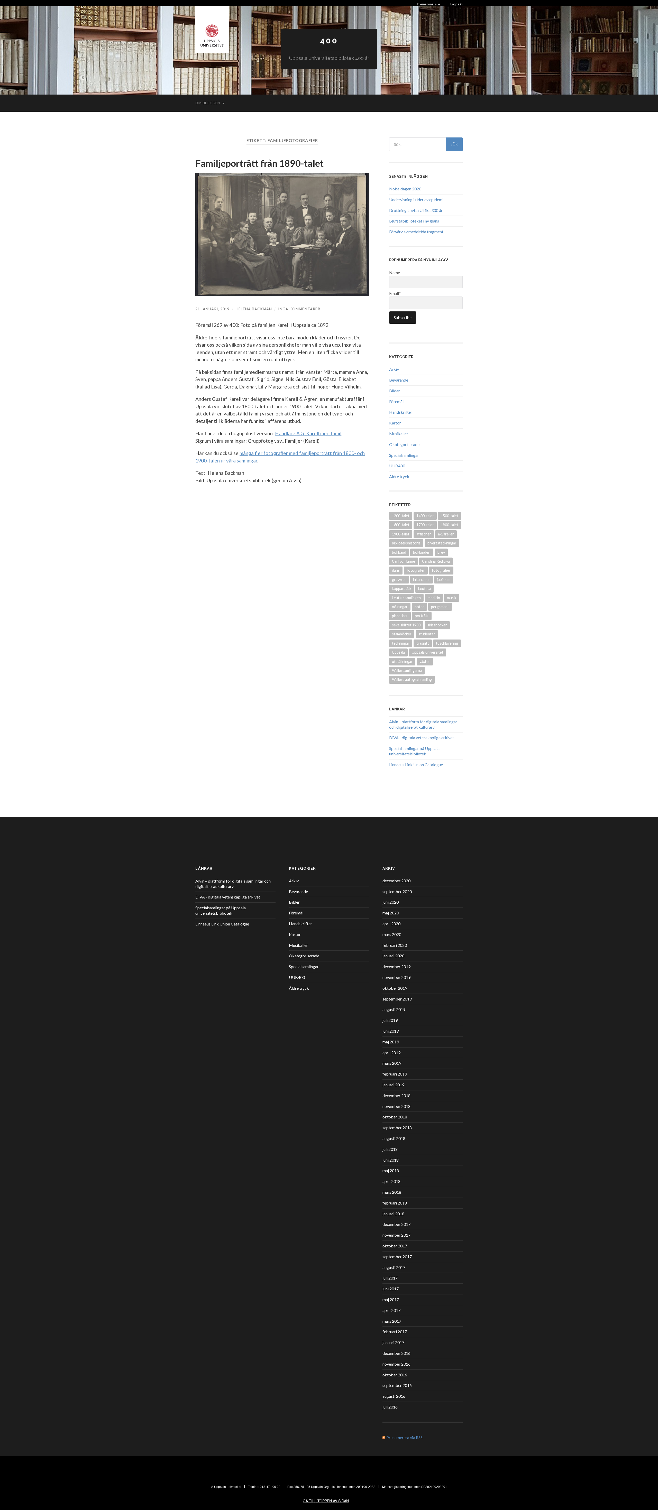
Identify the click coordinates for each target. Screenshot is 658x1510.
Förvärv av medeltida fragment (416, 231)
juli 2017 (390, 1277)
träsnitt (422, 643)
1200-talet (400, 516)
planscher (400, 616)
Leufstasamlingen (406, 598)
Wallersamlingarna (407, 670)
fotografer (416, 570)
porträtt (422, 616)
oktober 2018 (394, 1116)
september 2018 (397, 1127)
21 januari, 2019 (212, 309)
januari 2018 (393, 1213)
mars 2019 (391, 1063)
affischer (423, 534)
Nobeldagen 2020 (405, 188)
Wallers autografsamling (412, 679)
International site (428, 4)
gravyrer (399, 579)
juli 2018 (390, 1149)
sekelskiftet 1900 (406, 625)
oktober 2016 (394, 1374)
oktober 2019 (394, 988)
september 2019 (397, 998)
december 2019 (396, 966)
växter (424, 661)
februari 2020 (394, 945)
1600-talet (400, 525)
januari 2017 (393, 1342)
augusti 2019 (393, 1009)
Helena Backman (254, 309)
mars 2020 (391, 934)
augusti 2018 (393, 1138)
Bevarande (398, 379)
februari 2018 (394, 1202)
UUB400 (397, 465)
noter (419, 607)
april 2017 (391, 1310)
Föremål (396, 401)
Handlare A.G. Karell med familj (309, 433)
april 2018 (391, 1181)
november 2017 (396, 1235)
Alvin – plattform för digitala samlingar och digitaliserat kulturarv (423, 724)
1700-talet (425, 525)
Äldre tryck (399, 476)
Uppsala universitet (427, 652)
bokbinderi (422, 552)
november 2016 (396, 1363)
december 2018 (396, 1095)
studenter (426, 634)
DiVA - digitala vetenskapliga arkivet (421, 737)
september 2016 (397, 1385)
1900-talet (400, 534)
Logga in (456, 4)
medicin (434, 598)
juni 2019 (390, 1031)
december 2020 (396, 880)
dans (396, 570)
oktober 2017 (394, 1245)
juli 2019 (390, 1020)
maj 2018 (390, 1170)
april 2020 (391, 923)
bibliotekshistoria (406, 543)
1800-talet (449, 525)
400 (329, 40)
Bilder (394, 390)
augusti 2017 (393, 1267)
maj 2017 (390, 1299)
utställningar (402, 661)
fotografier (441, 570)
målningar (400, 607)
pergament (440, 607)
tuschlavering (447, 643)
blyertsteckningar (441, 543)
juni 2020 (390, 902)
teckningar (400, 643)
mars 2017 (391, 1321)
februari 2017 (394, 1331)
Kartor (395, 422)
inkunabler (421, 579)
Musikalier (398, 433)
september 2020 (397, 891)
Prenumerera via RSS (404, 1437)
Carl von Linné (403, 561)
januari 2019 (393, 1084)
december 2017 (396, 1224)
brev (441, 552)
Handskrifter (400, 412)
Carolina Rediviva (436, 561)
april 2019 (391, 1052)
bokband (399, 552)
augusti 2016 (393, 1396)
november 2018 (396, 1106)
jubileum (443, 579)
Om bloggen (207, 103)
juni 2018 (390, 1159)
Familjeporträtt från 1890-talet (259, 163)
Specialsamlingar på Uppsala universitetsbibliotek (414, 751)
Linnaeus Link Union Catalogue (416, 764)
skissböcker (437, 625)
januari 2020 (393, 955)
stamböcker (402, 634)
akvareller (446, 534)
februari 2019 (394, 1073)
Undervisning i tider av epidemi (416, 199)
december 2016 (396, 1353)
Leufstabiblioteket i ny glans (414, 220)
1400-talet (425, 516)
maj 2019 (390, 1041)
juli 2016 (390, 1406)
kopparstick (401, 588)
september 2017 (397, 1256)
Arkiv (394, 369)
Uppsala (398, 652)
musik (451, 598)
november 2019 (396, 977)
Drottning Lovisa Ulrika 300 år (416, 210)
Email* (395, 293)
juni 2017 (390, 1288)
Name (394, 272)
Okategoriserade (404, 444)
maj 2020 (390, 912)
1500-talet (449, 516)
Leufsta (424, 588)
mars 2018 (391, 1192)
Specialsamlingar (404, 455)
